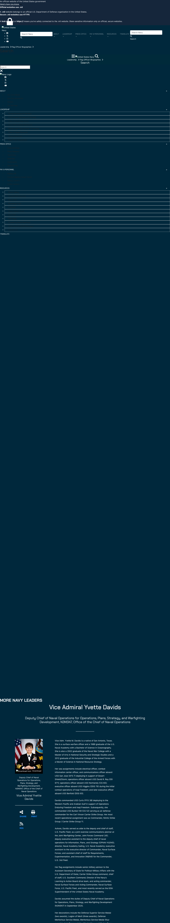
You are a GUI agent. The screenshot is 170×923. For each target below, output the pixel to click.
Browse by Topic (14, 203)
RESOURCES (4, 188)
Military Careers (13, 181)
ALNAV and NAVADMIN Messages (21, 226)
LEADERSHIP (5, 109)
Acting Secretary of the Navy (19, 113)
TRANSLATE (4, 234)
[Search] (97, 57)
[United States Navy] (11, 29)
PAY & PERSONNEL (7, 169)
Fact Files (12, 215)
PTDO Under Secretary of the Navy (22, 117)
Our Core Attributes (15, 98)
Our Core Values (13, 95)
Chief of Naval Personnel (18, 132)
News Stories (12, 165)
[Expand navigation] (73, 57)
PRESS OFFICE (5, 144)
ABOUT (3, 91)
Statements (12, 162)
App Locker (12, 200)
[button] (85, 4)
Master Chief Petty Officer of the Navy (23, 128)
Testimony (11, 155)
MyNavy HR (11, 173)
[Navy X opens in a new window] (7, 36)
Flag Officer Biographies (22, 47)
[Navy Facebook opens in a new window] (7, 33)
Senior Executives (15, 136)
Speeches (11, 158)
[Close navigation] (1, 71)
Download (36, 771)
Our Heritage (12, 105)
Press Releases (13, 151)
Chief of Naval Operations (18, 121)
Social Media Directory (17, 196)
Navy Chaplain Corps (16, 211)
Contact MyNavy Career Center (19, 177)
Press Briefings (13, 148)
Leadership (5, 47)
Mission (10, 102)
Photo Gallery (13, 192)
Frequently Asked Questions (19, 222)
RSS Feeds (12, 218)
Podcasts (12, 207)
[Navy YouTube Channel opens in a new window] (7, 41)
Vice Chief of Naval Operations (20, 125)
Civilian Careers (13, 184)
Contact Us (12, 230)
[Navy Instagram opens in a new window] (7, 38)
